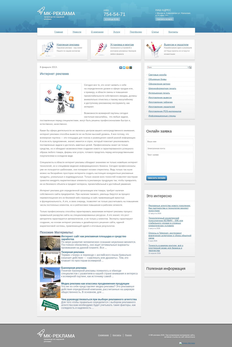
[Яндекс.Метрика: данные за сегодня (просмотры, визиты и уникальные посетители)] (187, 343)
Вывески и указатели (176, 44)
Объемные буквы (158, 79)
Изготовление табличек (161, 102)
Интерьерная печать (159, 93)
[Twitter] (124, 68)
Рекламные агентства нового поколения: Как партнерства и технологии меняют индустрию (170, 208)
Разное (128, 335)
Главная (58, 32)
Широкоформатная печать (162, 88)
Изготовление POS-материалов (165, 111)
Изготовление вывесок (160, 97)
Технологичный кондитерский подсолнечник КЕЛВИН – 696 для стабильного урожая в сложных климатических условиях (166, 222)
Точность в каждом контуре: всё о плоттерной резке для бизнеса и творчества (166, 248)
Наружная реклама (68, 44)
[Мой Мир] (130, 68)
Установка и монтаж (122, 44)
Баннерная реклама (73, 268)
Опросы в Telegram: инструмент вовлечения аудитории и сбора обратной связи (170, 235)
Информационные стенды (162, 116)
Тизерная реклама (72, 252)
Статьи (155, 32)
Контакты (173, 32)
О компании (97, 32)
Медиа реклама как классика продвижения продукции (95, 283)
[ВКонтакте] (120, 68)
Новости (77, 32)
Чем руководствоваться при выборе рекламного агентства (99, 299)
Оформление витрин (159, 84)
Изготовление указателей (162, 106)
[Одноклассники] (127, 68)
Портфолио (136, 32)
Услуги (116, 32)
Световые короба (158, 74)
